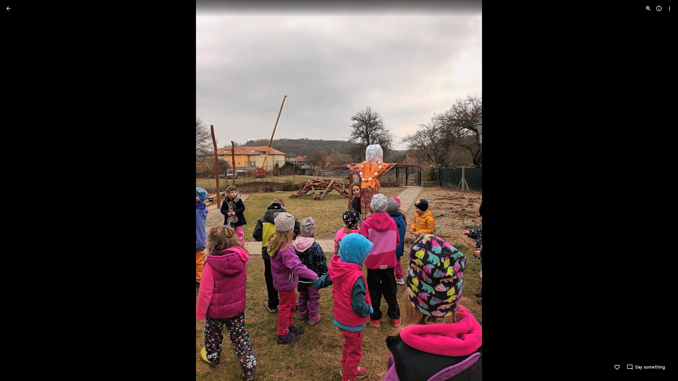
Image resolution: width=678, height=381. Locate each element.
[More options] (669, 8)
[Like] (617, 367)
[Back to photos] (8, 8)
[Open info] (659, 8)
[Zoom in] (648, 8)
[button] (14, 190)
